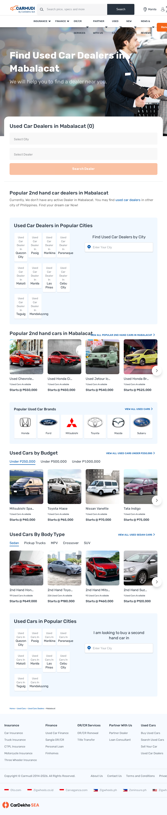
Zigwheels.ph (108, 790)
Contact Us (114, 776)
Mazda (118, 433)
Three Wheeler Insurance (20, 760)
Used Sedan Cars (141, 534)
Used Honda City (60, 379)
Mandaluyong (35, 306)
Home (12, 708)
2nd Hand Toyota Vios (60, 590)
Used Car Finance (56, 733)
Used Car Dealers (152, 753)
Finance (60, 21)
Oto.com (15, 790)
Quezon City (21, 247)
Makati (20, 275)
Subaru (141, 433)
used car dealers (127, 200)
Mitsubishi (72, 433)
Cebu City (63, 277)
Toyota (95, 433)
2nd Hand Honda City (22, 590)
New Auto (129, 27)
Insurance (40, 21)
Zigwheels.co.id (43, 790)
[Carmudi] (23, 9)
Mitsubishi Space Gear (22, 509)
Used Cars (115, 27)
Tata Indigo (132, 509)
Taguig (20, 306)
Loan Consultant (120, 739)
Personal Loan (54, 746)
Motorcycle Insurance (18, 753)
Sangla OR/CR (54, 739)
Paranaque (64, 245)
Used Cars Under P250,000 (135, 453)
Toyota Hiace (57, 509)
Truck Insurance (15, 739)
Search (120, 9)
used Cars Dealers (36, 708)
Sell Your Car (149, 746)
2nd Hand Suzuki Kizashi (136, 590)
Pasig (35, 245)
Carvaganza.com (77, 790)
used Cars (143, 409)
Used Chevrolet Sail (22, 379)
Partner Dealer (118, 733)
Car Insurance (13, 733)
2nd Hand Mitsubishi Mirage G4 (98, 590)
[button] (157, 371)
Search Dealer (83, 169)
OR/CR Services (79, 27)
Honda (25, 433)
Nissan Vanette (97, 509)
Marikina (49, 245)
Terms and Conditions (140, 776)
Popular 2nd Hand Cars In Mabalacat (127, 335)
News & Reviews (146, 27)
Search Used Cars (152, 739)
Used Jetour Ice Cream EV (98, 379)
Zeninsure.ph (138, 790)
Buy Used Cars (150, 733)
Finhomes (51, 753)
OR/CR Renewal (87, 733)
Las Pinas (49, 277)
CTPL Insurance (14, 746)
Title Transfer (86, 739)
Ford (48, 433)
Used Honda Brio (136, 379)
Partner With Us (98, 27)
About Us (97, 776)
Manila (34, 275)
